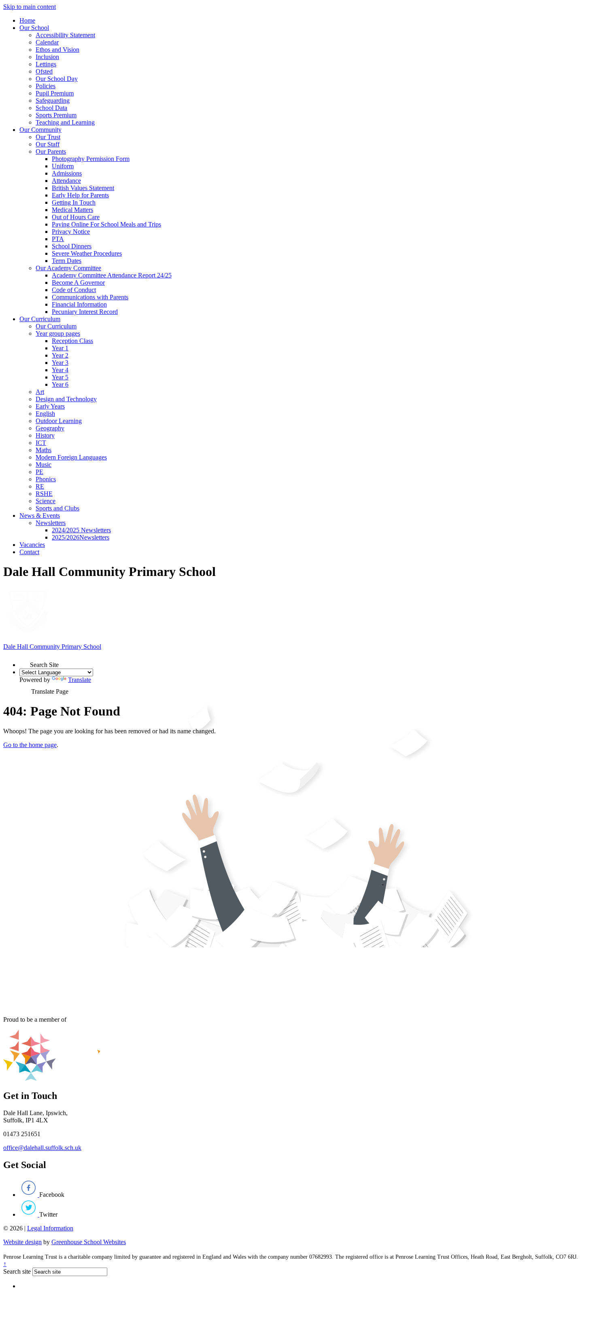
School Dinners (71, 246)
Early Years (50, 406)
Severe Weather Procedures (87, 253)
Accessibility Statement (65, 35)
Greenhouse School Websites (88, 1241)
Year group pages (58, 333)
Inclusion (47, 56)
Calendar (47, 42)
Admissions (67, 173)
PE (39, 471)
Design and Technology (66, 399)
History (45, 435)
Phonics (46, 479)
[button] (24, 662)
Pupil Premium (55, 93)
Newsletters (51, 522)
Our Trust (48, 136)
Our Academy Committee (68, 268)
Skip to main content (29, 6)
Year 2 (60, 355)
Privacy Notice (71, 231)
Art (40, 391)
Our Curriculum (39, 318)
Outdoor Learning (59, 420)
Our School (34, 27)
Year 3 (60, 362)
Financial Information (79, 304)
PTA (58, 238)
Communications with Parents (90, 297)
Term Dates (66, 260)
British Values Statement (83, 187)
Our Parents (51, 151)
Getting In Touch (74, 202)
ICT (41, 442)
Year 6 (60, 384)
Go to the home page (30, 744)
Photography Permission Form (91, 158)
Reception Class (72, 340)
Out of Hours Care (76, 217)
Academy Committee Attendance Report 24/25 (112, 275)
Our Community (40, 129)
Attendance (66, 180)
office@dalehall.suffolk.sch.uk (42, 1147)
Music (43, 464)
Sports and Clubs (57, 508)
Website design (22, 1241)
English (45, 413)
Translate (79, 679)
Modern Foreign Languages (71, 457)
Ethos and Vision (57, 49)
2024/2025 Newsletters (81, 530)
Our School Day (57, 78)
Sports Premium (56, 115)
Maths (43, 450)
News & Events (39, 515)
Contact (29, 551)
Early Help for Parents (80, 195)
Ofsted (44, 71)
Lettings (46, 64)
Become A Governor (78, 282)
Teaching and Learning (65, 122)
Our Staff (48, 144)
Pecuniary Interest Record (85, 311)
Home (27, 20)
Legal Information (50, 1228)
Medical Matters (72, 209)
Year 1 (60, 348)
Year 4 (60, 369)
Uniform (63, 166)
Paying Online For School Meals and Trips (106, 224)
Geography (50, 428)
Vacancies (32, 544)
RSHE (44, 493)
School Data (51, 107)
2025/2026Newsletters (80, 537)
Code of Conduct (74, 289)
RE (40, 486)
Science (45, 500)
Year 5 (60, 377)
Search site (17, 1271)
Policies (45, 86)
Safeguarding (53, 100)
